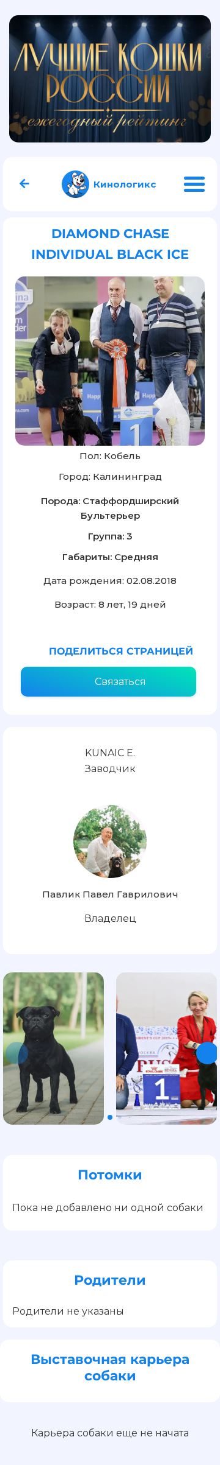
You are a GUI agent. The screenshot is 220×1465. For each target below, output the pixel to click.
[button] (207, 1053)
